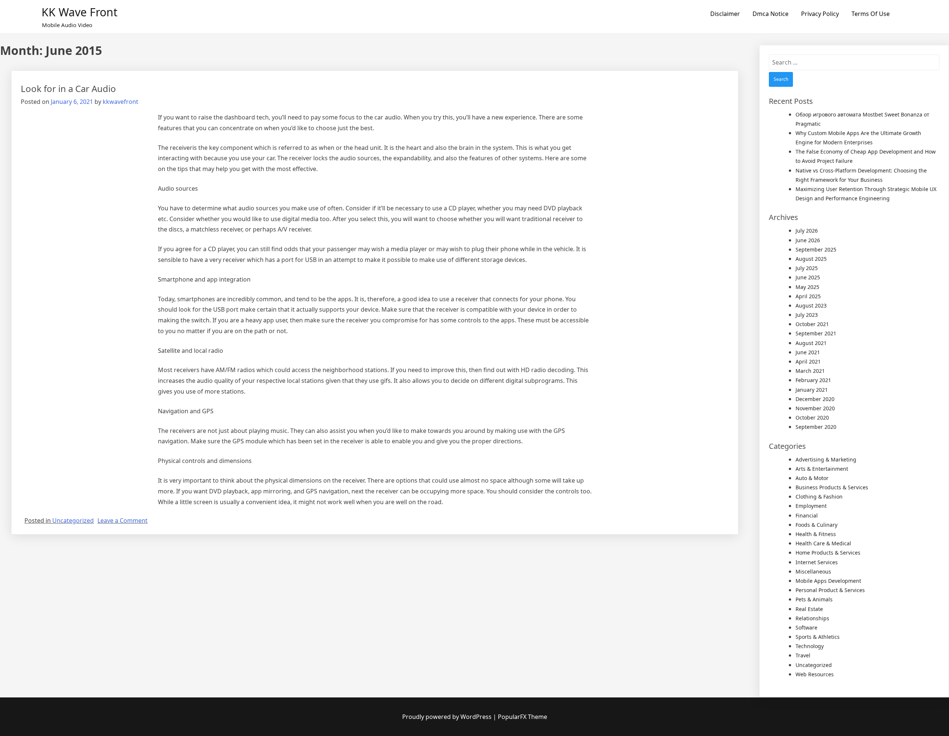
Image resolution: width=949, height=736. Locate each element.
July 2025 (807, 268)
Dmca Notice (770, 14)
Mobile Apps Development (828, 580)
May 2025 (807, 286)
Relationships (812, 618)
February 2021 (813, 380)
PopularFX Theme (522, 717)
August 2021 (811, 342)
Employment (811, 505)
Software (806, 627)
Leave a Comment (122, 520)
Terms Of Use (871, 14)
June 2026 (808, 240)
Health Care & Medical (823, 543)
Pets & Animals (814, 599)
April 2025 (808, 296)
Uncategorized (73, 520)
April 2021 (808, 361)
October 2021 (812, 324)
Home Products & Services (828, 552)
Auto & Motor (812, 478)
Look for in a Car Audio (68, 88)
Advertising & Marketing (826, 459)
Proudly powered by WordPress (447, 717)
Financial (807, 515)
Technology (810, 646)
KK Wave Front (80, 12)
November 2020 (815, 408)
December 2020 (815, 398)
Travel (803, 655)
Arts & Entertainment (822, 468)
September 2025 (816, 249)
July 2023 (807, 314)
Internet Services (817, 562)
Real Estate (809, 608)
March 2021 (810, 370)
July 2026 (807, 230)
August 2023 (811, 305)
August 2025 (811, 258)
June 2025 (808, 277)
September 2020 (816, 426)
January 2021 (812, 389)
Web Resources (815, 674)
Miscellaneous (813, 571)
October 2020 (812, 417)
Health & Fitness (816, 534)
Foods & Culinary (816, 524)
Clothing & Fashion (819, 496)
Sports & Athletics (818, 636)
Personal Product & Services (830, 590)
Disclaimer (725, 14)
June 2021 (808, 352)
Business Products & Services (832, 487)
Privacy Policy (820, 14)
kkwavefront (120, 102)
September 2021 (816, 333)
